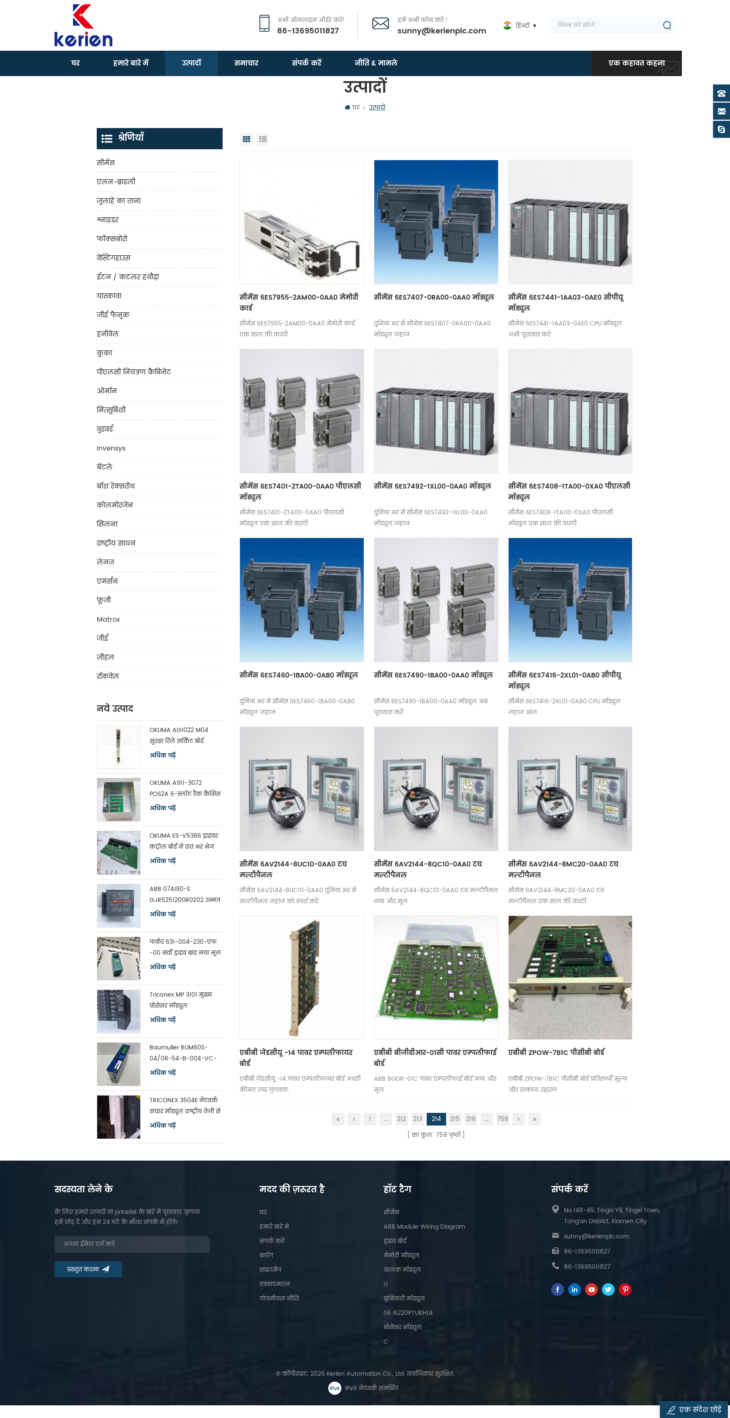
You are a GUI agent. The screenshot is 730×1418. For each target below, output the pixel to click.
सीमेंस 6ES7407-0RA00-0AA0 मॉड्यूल (434, 297)
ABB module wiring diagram (424, 1227)
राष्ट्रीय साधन (116, 543)
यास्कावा (109, 296)
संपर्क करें (306, 63)
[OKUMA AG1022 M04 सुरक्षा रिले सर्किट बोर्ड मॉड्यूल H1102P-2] (118, 746)
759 (502, 1119)
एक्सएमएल (274, 1284)
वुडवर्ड (105, 429)
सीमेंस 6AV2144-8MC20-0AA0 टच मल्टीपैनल (563, 870)
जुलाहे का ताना (119, 201)
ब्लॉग (266, 1255)
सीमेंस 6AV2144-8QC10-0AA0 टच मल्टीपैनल (428, 870)
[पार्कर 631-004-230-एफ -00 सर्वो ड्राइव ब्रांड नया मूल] (118, 958)
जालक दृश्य (246, 139)
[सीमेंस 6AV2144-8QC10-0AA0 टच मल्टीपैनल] (436, 789)
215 (455, 1119)
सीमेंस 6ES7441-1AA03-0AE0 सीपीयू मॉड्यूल (565, 303)
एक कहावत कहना (637, 63)
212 (401, 1119)
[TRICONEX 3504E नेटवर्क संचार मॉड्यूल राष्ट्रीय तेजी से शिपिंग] (118, 1117)
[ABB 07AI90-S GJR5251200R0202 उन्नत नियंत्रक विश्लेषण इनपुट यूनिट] (118, 905)
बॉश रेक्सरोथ (116, 486)
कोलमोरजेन (115, 505)
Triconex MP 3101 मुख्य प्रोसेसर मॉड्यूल (181, 1000)
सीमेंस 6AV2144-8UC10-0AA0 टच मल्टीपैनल (293, 870)
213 (417, 1119)
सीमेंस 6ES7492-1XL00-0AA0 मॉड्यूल (432, 486)
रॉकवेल (108, 676)
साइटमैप (270, 1270)
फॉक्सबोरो (112, 239)
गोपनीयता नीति (279, 1298)
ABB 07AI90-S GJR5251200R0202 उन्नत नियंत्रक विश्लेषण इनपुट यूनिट (185, 895)
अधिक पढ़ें (163, 755)
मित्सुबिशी (111, 410)
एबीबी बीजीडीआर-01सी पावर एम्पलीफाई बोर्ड (435, 1058)
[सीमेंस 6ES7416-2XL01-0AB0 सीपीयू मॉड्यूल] (570, 600)
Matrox (108, 619)
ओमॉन (107, 391)
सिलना (107, 524)
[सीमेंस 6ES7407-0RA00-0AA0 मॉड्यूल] (436, 222)
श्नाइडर (107, 220)
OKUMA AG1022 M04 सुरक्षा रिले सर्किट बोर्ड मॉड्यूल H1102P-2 (179, 736)
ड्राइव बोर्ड (395, 1241)
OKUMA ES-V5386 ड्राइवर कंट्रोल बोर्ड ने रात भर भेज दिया (184, 841)
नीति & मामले (376, 63)
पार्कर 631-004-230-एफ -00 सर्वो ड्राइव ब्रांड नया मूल (185, 947)
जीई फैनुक (113, 315)
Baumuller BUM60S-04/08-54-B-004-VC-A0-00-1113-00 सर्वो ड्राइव (184, 1053)
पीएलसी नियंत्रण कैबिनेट (134, 372)
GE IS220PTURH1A (408, 1313)
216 (471, 1119)
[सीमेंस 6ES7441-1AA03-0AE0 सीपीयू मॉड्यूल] (570, 222)
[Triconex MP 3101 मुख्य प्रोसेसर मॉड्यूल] (118, 1011)
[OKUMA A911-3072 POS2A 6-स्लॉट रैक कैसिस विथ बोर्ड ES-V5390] (118, 799)
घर (75, 63)
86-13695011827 (308, 31)
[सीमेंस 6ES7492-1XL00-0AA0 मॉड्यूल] (436, 411)
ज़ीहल (105, 657)
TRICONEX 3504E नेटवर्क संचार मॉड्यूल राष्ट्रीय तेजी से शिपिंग (185, 1106)
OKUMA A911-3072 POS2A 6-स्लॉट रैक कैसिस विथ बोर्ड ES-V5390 (185, 789)
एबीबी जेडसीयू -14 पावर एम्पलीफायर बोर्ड (296, 1058)
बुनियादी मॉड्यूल (404, 1298)
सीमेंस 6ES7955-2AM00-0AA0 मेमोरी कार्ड (299, 303)
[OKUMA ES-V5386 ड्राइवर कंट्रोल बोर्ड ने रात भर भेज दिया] (118, 852)
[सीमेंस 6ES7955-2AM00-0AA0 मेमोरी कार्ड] (302, 222)
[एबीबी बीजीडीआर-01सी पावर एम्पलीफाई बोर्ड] (436, 977)
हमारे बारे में (130, 63)
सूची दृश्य (262, 139)
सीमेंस (106, 163)
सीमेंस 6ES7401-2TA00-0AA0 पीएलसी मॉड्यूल (300, 492)
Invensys (111, 448)
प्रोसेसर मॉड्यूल (403, 1327)
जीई (102, 638)
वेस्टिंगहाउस (114, 258)
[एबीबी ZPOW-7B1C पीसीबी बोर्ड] (570, 977)
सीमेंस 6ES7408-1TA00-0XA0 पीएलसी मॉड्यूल (569, 492)
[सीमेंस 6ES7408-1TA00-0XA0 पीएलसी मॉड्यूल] (570, 411)
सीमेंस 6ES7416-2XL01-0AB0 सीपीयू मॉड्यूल (564, 681)
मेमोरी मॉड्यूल (401, 1255)
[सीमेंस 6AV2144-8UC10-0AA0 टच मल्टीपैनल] (302, 789)
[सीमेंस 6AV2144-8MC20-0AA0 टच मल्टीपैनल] (570, 789)
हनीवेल (108, 334)
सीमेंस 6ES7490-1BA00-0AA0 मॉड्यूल (433, 675)
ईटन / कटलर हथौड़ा (128, 277)
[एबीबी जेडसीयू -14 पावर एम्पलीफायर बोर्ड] (302, 977)
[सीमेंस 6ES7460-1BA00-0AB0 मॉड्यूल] (302, 600)
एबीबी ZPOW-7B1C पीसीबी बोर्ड (556, 1052)
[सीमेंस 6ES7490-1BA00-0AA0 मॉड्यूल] (436, 600)
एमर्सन (107, 581)
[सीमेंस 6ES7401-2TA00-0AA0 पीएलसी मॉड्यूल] (302, 411)
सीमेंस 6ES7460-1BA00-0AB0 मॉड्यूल (299, 675)
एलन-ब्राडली (116, 182)
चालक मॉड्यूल (402, 1270)
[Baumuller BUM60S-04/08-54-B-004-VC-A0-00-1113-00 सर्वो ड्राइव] (118, 1064)
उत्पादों (191, 63)
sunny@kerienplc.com (442, 31)
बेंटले (104, 467)
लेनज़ (105, 562)
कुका (104, 353)
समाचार (246, 63)
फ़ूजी (104, 600)
